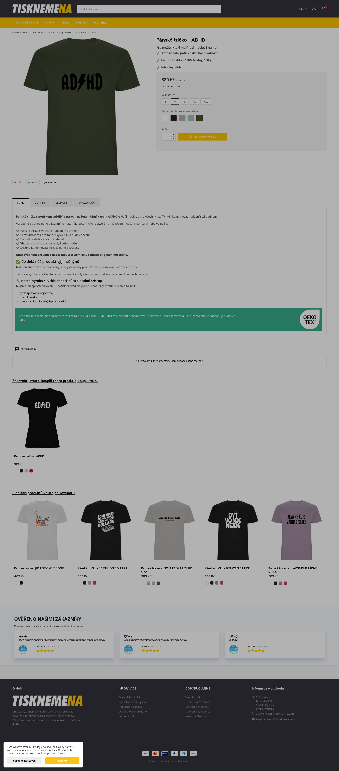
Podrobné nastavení (24, 760)
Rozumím (62, 760)
